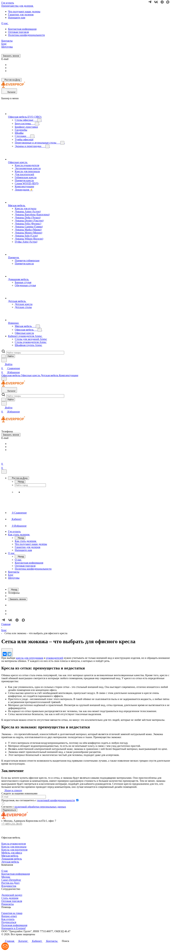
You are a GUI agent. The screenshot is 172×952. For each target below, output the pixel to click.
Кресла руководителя (13, 843)
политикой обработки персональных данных (40, 806)
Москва (5, 876)
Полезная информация (14, 925)
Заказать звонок (11, 56)
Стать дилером (9, 898)
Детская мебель (10, 861)
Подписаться (8, 922)
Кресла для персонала (13, 846)
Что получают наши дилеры (24, 11)
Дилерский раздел (11, 895)
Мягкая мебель (9, 855)
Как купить (7, 919)
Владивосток (8, 886)
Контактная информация (22, 29)
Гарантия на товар (11, 913)
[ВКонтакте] (5, 654)
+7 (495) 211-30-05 (11, 823)
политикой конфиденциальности (56, 800)
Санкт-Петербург (11, 879)
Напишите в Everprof (13, 928)
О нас (4, 870)
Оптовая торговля (18, 32)
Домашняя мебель (11, 858)
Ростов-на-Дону (10, 882)
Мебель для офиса (11, 852)
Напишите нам (16, 17)
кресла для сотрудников (29, 657)
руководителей (54, 657)
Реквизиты (7, 904)
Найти (11, 356)
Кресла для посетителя (14, 849)
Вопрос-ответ (9, 916)
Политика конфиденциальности (26, 35)
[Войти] (2, 459)
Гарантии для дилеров (21, 14)
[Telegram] (9, 654)
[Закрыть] (4, 471)
